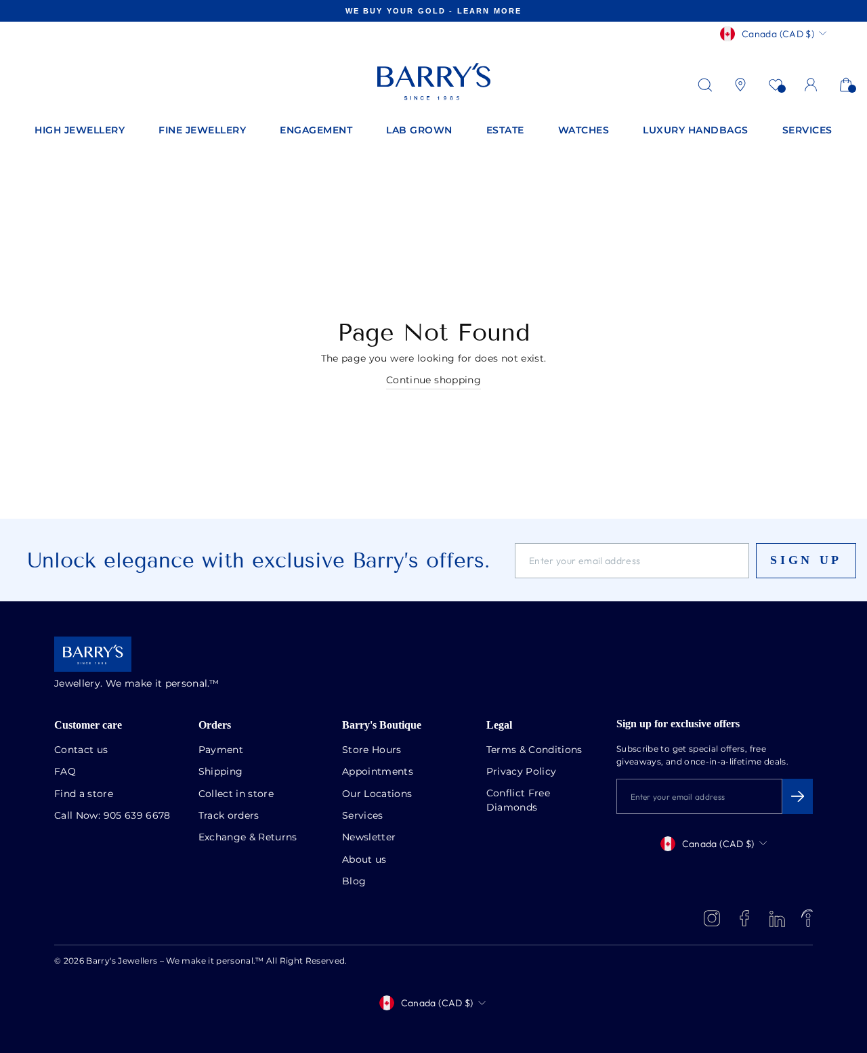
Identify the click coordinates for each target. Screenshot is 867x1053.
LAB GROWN (419, 130)
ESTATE (505, 130)
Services (362, 816)
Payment (220, 750)
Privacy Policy (521, 772)
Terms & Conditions (534, 750)
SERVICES (807, 130)
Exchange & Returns (247, 837)
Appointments (377, 772)
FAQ (65, 772)
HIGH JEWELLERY (80, 130)
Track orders (228, 816)
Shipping (220, 772)
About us (364, 860)
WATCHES (584, 130)
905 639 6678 (137, 816)
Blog (354, 881)
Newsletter (369, 837)
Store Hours (372, 750)
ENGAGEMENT (316, 130)
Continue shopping (433, 380)
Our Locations (377, 794)
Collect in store (236, 794)
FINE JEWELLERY (202, 130)
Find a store (83, 794)
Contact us (81, 750)
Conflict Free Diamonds (518, 801)
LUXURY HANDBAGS (695, 130)
